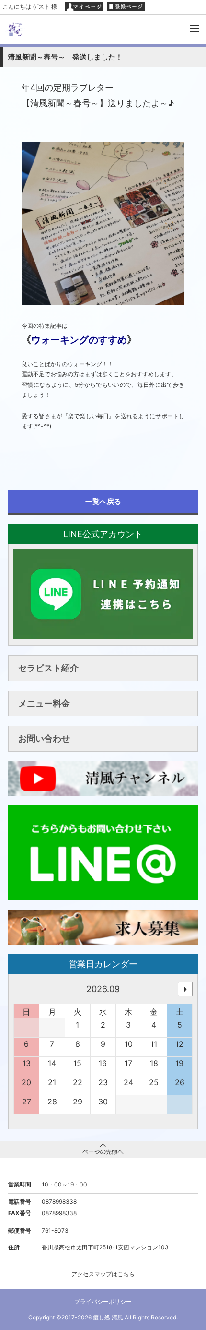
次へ (185, 989)
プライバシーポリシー (103, 1301)
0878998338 (59, 1201)
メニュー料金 (44, 703)
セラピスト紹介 (48, 668)
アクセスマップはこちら (103, 1274)
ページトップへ (103, 1149)
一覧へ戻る (103, 501)
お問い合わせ (44, 738)
